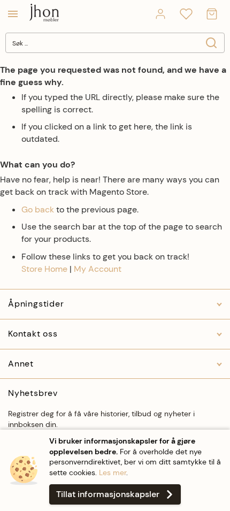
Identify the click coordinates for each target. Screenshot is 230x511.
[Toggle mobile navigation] (13, 14)
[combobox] (115, 43)
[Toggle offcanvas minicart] (212, 14)
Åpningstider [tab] (36, 303)
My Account (97, 268)
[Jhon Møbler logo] (44, 14)
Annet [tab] (21, 363)
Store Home (44, 268)
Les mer (112, 472)
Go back (37, 209)
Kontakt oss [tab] (33, 333)
